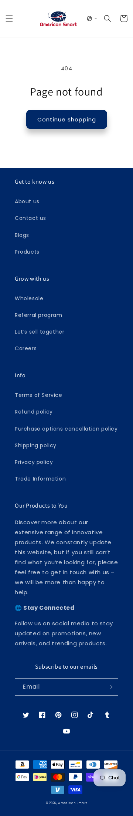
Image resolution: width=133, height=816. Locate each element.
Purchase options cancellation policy (66, 428)
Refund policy (34, 411)
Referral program (38, 315)
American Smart (72, 803)
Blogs (22, 235)
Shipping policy (36, 445)
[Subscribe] (110, 687)
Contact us (30, 218)
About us (27, 201)
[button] (9, 18)
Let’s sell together (39, 331)
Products (27, 251)
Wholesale (29, 298)
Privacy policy (34, 462)
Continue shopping (66, 119)
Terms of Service (38, 395)
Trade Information (40, 478)
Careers (26, 348)
